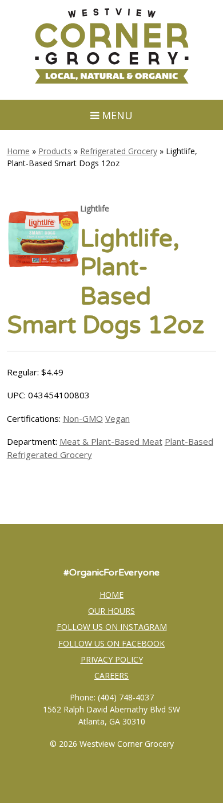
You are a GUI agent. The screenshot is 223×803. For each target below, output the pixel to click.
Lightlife (94, 208)
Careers (111, 675)
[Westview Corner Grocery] (111, 82)
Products (54, 151)
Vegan (117, 418)
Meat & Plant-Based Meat (110, 441)
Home (18, 151)
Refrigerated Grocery (118, 151)
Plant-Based (189, 441)
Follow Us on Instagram (112, 626)
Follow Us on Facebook (111, 643)
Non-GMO (83, 418)
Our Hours (111, 610)
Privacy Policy (112, 659)
